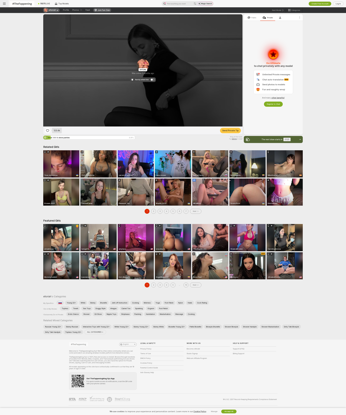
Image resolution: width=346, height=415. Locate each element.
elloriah (47, 296)
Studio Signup (192, 354)
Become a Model (193, 349)
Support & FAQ (238, 349)
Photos (77, 10)
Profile (66, 10)
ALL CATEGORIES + (95, 332)
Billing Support (238, 354)
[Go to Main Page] (22, 3)
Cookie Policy (199, 411)
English (126, 344)
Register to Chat (273, 104)
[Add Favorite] (47, 130)
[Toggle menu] (4, 3)
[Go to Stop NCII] (123, 399)
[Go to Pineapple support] (110, 399)
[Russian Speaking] (60, 303)
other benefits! (278, 98)
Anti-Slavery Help (147, 372)
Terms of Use (145, 354)
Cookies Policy (146, 363)
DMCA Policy (145, 358)
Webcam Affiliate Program (197, 358)
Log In (338, 4)
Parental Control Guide (149, 368)
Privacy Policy (145, 349)
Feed (87, 10)
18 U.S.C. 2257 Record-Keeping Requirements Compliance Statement (250, 399)
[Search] (195, 4)
